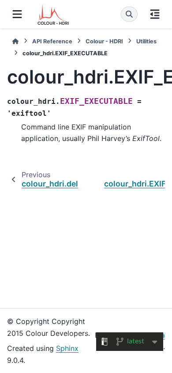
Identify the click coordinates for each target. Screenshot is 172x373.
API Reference (52, 41)
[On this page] (155, 14)
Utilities (146, 41)
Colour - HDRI (104, 41)
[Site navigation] (17, 14)
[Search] (129, 14)
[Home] (15, 41)
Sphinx (67, 348)
